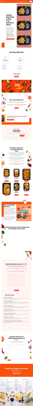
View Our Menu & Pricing (10, 119)
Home (14, 1)
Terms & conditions (8, 390)
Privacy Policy (7, 391)
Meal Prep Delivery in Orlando (28, 385)
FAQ (26, 1)
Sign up (31, 1)
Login (28, 1)
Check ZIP (22, 135)
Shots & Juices (24, 1)
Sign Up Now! (16, 76)
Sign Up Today (16, 290)
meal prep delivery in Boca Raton (20, 271)
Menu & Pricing (20, 1)
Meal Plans (17, 1)
